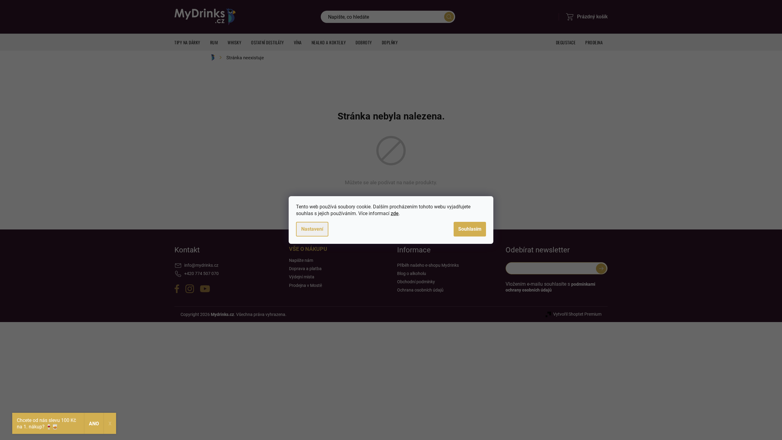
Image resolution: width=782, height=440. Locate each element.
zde (395, 213)
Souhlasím (469, 229)
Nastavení (312, 229)
